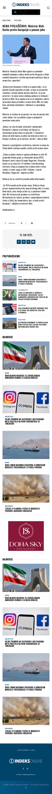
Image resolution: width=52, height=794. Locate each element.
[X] (28, 242)
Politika (17, 20)
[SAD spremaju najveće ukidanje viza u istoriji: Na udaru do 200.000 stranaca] (10, 309)
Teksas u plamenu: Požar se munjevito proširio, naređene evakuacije (22, 509)
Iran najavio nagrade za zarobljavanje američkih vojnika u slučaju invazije (22, 376)
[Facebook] (19, 242)
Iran (20, 277)
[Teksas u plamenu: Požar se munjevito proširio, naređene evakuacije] (26, 488)
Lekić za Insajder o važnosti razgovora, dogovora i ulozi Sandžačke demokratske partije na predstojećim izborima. (33, 295)
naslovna (7, 20)
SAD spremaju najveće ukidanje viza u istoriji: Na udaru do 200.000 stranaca (33, 310)
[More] (32, 223)
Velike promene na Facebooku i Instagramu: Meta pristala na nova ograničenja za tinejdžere (33, 267)
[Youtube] (33, 242)
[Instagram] (24, 242)
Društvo (22, 262)
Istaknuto (23, 290)
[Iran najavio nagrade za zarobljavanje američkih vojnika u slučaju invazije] (26, 355)
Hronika (9, 506)
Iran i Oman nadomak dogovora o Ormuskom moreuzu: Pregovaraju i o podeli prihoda (33, 281)
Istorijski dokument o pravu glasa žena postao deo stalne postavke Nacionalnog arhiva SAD (33, 324)
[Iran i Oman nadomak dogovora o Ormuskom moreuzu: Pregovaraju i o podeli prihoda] (10, 280)
